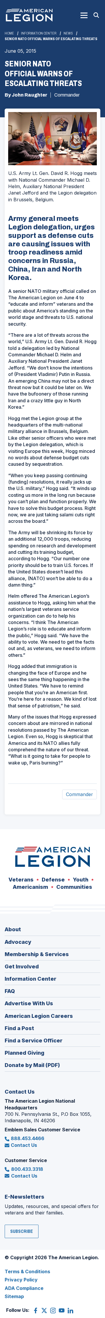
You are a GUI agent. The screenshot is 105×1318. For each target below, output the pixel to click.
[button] (84, 15)
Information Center (39, 33)
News (68, 33)
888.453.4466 (27, 1138)
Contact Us (24, 1145)
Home (9, 33)
